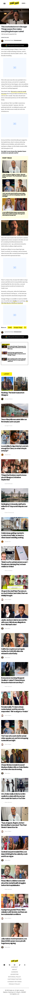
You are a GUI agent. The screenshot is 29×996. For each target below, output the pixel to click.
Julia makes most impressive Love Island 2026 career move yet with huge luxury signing (14, 941)
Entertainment (17, 40)
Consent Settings (14, 981)
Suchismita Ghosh (9, 40)
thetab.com (11, 990)
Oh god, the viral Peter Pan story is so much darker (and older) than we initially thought (14, 593)
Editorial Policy (14, 977)
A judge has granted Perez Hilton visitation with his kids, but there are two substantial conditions (14, 912)
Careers (14, 972)
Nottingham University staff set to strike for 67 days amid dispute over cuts (14, 506)
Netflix (15, 301)
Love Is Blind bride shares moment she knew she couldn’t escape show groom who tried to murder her (13, 214)
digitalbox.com (15, 994)
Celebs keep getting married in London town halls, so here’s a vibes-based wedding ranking (12, 535)
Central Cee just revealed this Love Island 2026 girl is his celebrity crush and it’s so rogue (14, 854)
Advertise (14, 974)
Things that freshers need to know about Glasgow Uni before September (13, 477)
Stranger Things (18, 327)
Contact (14, 967)
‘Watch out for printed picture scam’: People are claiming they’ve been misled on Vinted (14, 564)
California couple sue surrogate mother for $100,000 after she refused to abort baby (13, 651)
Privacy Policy (14, 984)
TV (25, 327)
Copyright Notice (14, 979)
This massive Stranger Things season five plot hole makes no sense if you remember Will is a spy (17, 347)
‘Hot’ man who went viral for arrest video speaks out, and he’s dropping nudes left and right (13, 195)
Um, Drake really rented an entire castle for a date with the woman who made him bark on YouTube (13, 796)
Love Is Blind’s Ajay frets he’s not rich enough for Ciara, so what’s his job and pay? (14, 448)
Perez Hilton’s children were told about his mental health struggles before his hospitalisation (13, 883)
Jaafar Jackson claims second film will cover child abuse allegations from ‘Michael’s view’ (14, 622)
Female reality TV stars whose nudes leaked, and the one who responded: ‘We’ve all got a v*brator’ (14, 709)
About (14, 969)
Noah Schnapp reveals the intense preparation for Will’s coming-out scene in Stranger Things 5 (17, 354)
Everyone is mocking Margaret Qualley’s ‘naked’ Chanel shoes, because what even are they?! (13, 680)
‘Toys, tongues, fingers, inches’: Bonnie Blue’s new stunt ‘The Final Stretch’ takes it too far (14, 176)
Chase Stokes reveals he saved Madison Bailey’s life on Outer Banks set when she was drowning (14, 767)
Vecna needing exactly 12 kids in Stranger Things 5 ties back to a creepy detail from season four (17, 360)
